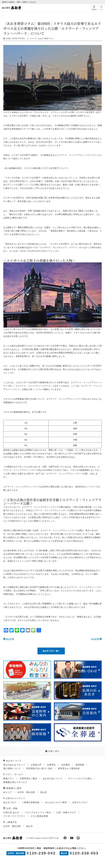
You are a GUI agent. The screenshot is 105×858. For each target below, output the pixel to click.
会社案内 (65, 765)
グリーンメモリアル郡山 (80, 778)
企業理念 (51, 765)
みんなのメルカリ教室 (56, 802)
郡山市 (43, 792)
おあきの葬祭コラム (46, 38)
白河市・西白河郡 (26, 792)
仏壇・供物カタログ (66, 812)
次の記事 (95, 639)
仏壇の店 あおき (11, 812)
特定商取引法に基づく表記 (39, 768)
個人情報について (12, 768)
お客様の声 (36, 765)
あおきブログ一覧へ (51, 651)
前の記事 (9, 639)
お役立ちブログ (80, 802)
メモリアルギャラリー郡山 (38, 812)
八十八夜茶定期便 (39, 816)
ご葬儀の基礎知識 (30, 802)
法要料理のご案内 (28, 778)
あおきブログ (9, 802)
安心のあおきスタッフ (14, 765)
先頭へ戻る (54, 751)
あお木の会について (52, 778)
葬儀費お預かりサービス (15, 782)
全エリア (7, 792)
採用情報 (79, 765)
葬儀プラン (8, 778)
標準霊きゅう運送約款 (69, 768)
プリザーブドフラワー (14, 816)
